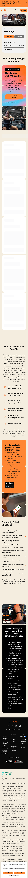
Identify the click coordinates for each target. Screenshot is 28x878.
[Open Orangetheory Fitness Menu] (1, 10)
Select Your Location (5, 735)
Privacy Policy (23, 739)
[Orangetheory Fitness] (14, 721)
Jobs (14, 737)
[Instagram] (16, 726)
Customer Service (4, 753)
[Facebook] (8, 726)
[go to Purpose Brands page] (7, 773)
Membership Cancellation (14, 730)
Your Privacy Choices (14, 875)
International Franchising (4, 751)
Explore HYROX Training (14, 96)
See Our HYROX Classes (11, 102)
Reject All (19, 872)
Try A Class (9, 36)
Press (5, 745)
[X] (12, 726)
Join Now (19, 36)
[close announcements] (26, 2)
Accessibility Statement (23, 746)
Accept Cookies (8, 872)
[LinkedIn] (20, 726)
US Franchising (5, 747)
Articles (14, 739)
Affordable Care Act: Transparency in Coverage (14, 748)
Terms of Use (23, 741)
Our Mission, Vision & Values (5, 739)
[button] (16, 10)
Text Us (22, 45)
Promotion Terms (23, 743)
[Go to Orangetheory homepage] (7, 10)
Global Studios (14, 734)
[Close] (25, 864)
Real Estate (14, 744)
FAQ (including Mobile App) (5, 743)
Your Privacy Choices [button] (22, 735)
